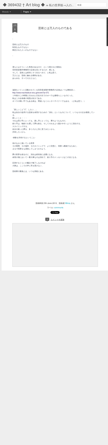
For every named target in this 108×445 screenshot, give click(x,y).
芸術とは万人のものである (55, 28)
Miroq (67, 203)
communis (58, 207)
